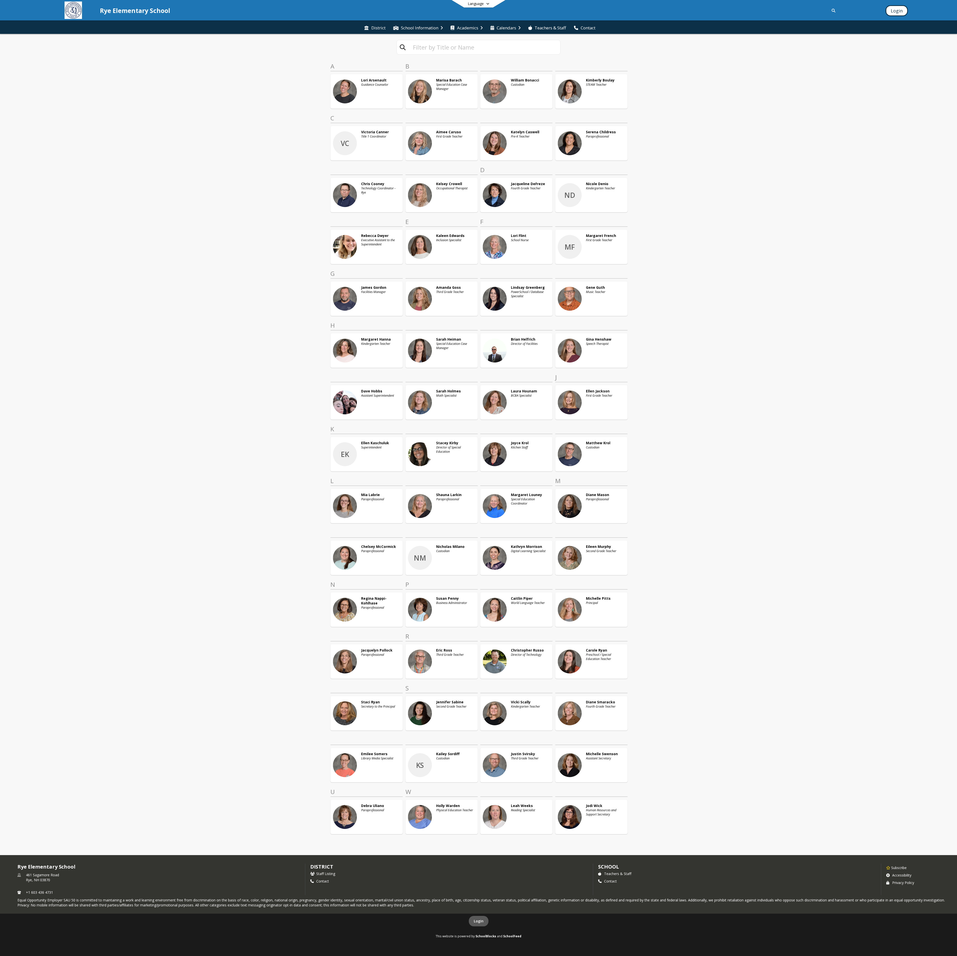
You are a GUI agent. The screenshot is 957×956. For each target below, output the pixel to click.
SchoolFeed (512, 936)
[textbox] (484, 47)
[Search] (832, 10)
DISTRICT (321, 866)
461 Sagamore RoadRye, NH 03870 (42, 877)
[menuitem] (375, 27)
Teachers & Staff (617, 873)
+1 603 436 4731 (39, 892)
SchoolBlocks (486, 936)
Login (478, 921)
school (608, 866)
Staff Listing (325, 873)
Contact (322, 881)
